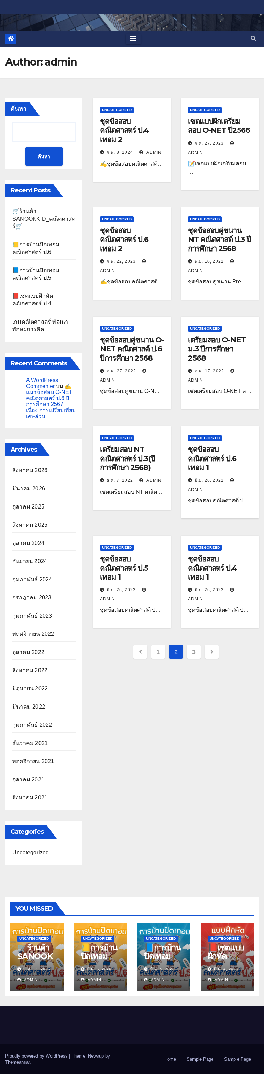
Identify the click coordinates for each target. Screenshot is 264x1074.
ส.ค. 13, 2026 (36, 969)
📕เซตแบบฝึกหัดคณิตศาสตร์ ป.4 (226, 960)
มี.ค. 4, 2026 (226, 969)
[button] (253, 39)
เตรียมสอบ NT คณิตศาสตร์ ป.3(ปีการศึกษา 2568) (127, 458)
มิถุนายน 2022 (30, 688)
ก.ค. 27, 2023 (209, 143)
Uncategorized (30, 852)
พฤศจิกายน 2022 (33, 634)
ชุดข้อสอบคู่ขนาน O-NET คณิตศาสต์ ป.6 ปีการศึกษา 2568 (132, 349)
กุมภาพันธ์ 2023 (32, 616)
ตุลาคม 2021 (28, 779)
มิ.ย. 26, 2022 (209, 480)
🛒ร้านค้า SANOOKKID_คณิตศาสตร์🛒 (43, 218)
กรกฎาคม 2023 (31, 597)
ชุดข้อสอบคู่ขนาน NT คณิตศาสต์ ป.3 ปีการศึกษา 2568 (219, 239)
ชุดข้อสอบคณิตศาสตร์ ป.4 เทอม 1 (212, 568)
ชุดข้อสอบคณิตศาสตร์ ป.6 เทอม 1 (212, 458)
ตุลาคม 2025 (28, 507)
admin (153, 152)
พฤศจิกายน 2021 (33, 761)
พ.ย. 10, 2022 (209, 261)
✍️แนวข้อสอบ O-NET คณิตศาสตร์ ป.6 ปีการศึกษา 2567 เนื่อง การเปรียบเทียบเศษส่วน (51, 401)
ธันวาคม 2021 (30, 743)
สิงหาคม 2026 (29, 470)
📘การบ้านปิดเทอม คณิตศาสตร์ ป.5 (162, 960)
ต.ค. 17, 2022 (209, 371)
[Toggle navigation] (133, 39)
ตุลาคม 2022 (28, 652)
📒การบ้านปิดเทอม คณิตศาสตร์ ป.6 (99, 960)
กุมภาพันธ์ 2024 (32, 579)
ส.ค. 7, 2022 (120, 480)
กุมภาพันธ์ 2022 (32, 725)
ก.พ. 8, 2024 (120, 152)
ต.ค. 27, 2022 (121, 371)
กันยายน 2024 (29, 561)
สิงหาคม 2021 (29, 798)
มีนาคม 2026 (28, 488)
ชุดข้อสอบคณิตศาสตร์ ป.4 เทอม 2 (124, 130)
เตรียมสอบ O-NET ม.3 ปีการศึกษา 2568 (217, 349)
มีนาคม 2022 (28, 707)
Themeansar (17, 1062)
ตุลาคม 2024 (28, 543)
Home (170, 1059)
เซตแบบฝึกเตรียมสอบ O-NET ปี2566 (219, 126)
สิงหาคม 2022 (29, 670)
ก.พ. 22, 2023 (121, 261)
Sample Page (200, 1059)
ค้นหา (18, 108)
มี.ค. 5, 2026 (99, 969)
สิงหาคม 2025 (29, 525)
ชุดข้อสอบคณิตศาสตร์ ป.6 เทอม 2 (124, 239)
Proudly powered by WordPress (37, 1056)
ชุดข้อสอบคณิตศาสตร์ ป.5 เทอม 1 (124, 568)
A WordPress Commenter (42, 383)
